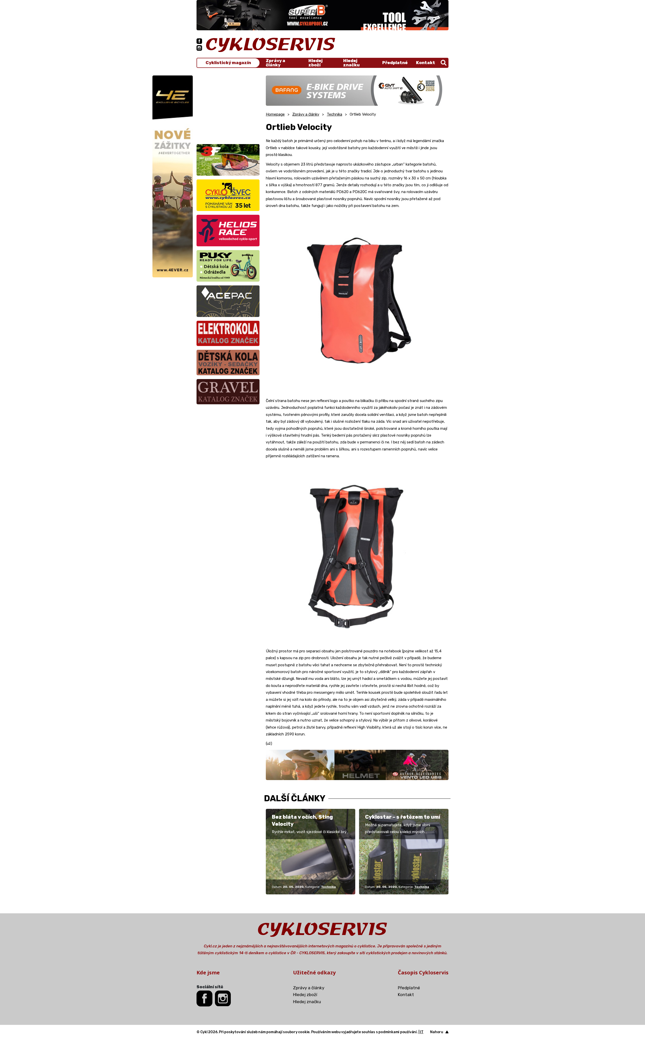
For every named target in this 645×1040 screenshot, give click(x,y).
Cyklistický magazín (228, 63)
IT (422, 1032)
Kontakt (425, 62)
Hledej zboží (315, 62)
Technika (334, 114)
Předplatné (395, 62)
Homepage (275, 114)
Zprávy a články (275, 62)
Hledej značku (351, 62)
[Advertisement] (228, 107)
